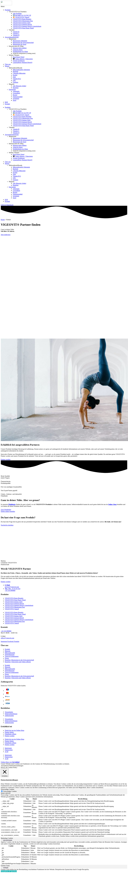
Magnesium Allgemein (20, 41)
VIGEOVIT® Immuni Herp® (22, 24)
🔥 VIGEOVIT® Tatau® (21, 17)
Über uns (8, 64)
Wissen (7, 66)
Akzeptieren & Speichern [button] (9, 871)
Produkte (7, 10)
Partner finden (9, 732)
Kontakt (7, 104)
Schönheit (16, 98)
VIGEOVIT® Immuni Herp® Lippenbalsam (27, 26)
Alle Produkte (17, 13)
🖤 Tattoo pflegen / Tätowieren (23, 59)
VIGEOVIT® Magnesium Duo (23, 21)
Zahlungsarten (9, 715)
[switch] (1, 840)
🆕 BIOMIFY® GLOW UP (22, 15)
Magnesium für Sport (19, 44)
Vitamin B (16, 32)
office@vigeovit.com (7, 638)
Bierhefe (15, 71)
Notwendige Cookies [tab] (7, 789)
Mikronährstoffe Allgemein (21, 70)
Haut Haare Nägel (18, 57)
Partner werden (9, 736)
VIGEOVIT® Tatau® (12, 609)
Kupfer (15, 75)
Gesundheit (16, 93)
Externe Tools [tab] (5, 865)
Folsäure (15, 82)
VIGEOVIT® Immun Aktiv (22, 23)
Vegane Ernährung (19, 61)
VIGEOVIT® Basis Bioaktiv (22, 19)
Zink (14, 77)
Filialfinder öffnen (10, 734)
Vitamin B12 (17, 79)
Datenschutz (9, 750)
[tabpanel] (64, 815)
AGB (6, 751)
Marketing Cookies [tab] (7, 838)
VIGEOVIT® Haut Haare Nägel (23, 28)
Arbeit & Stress (17, 50)
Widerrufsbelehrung (11, 714)
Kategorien (12, 89)
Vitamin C (16, 33)
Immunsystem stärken (19, 48)
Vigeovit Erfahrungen (11, 656)
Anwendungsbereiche (12, 37)
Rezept (15, 95)
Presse (7, 658)
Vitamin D (16, 35)
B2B (6, 102)
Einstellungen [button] (19, 766)
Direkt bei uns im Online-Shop (14, 730)
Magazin (7, 651)
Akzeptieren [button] (4, 766)
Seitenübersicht (9, 654)
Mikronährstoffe (10, 653)
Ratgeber (15, 88)
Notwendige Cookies (10, 791)
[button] (2, 6)
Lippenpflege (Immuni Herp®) (22, 62)
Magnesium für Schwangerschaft (23, 42)
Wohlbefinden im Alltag (20, 51)
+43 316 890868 (6, 631)
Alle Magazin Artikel (19, 86)
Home (3, 219)
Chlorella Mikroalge (19, 73)
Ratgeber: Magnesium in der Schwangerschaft (19, 660)
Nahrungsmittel (17, 97)
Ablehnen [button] (11, 766)
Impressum (8, 748)
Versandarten (9, 712)
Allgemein (16, 91)
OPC (14, 80)
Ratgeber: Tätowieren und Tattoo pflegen (18, 662)
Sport (14, 100)
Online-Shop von (10, 762)
